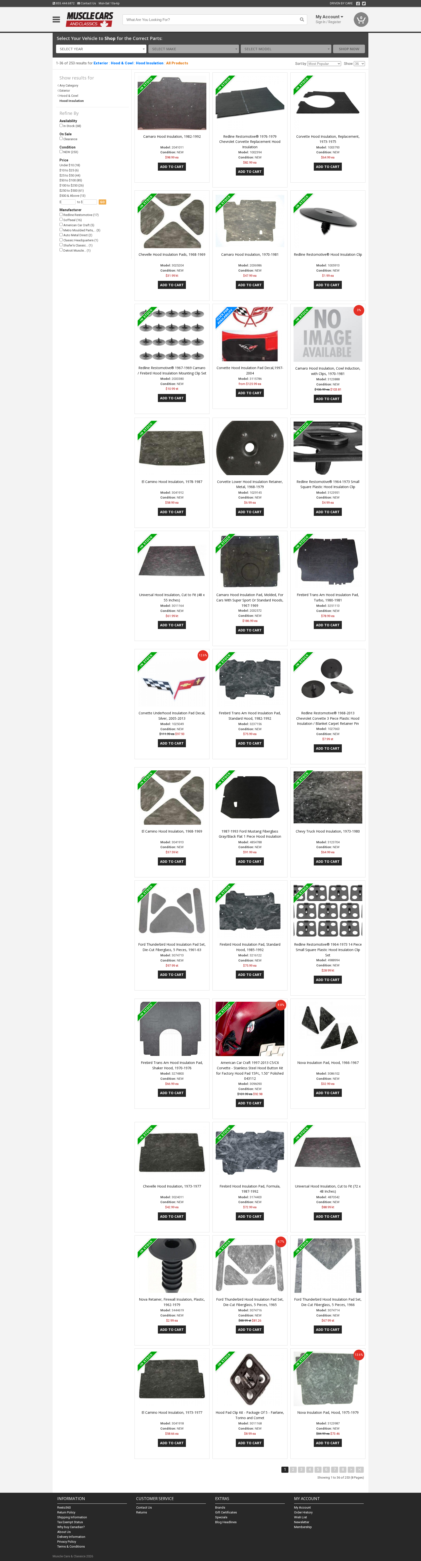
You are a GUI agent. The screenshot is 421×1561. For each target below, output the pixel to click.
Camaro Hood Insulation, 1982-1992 (172, 136)
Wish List (300, 1517)
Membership (303, 1527)
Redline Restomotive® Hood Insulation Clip (328, 254)
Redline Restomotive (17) (81, 215)
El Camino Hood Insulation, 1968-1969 (172, 831)
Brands (220, 1507)
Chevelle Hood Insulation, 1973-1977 (172, 1186)
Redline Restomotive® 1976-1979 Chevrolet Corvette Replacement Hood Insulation (249, 141)
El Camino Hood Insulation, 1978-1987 (172, 481)
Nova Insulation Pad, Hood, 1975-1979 (328, 1412)
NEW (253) (70, 152)
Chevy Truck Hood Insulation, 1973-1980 (328, 831)
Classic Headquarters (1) (80, 240)
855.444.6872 (65, 3)
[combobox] (101, 49)
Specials (221, 1517)
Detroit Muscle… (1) (77, 250)
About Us (64, 1532)
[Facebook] (358, 3)
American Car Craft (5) (78, 225)
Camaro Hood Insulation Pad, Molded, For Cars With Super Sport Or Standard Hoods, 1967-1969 (249, 600)
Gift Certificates (226, 1512)
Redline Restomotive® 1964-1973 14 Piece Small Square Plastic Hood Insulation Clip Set (328, 949)
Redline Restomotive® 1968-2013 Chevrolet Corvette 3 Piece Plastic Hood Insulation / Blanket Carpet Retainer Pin (327, 718)
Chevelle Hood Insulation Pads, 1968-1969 (172, 254)
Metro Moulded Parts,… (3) (81, 230)
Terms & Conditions (71, 1546)
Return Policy (66, 1512)
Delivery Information (71, 1537)
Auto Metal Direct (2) (77, 235)
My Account (302, 1507)
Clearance (70, 139)
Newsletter (301, 1522)
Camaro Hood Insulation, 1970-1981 (250, 254)
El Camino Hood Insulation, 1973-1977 (172, 1412)
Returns (141, 1512)
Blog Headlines (226, 1522)
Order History (303, 1512)
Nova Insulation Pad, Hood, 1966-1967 (328, 1062)
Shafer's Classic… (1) (78, 245)
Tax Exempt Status (70, 1522)
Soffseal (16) (72, 220)
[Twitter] (364, 3)
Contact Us (88, 3)
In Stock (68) (72, 126)
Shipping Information (72, 1517)
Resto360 (64, 1507)
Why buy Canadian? (71, 1527)
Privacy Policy (66, 1541)
